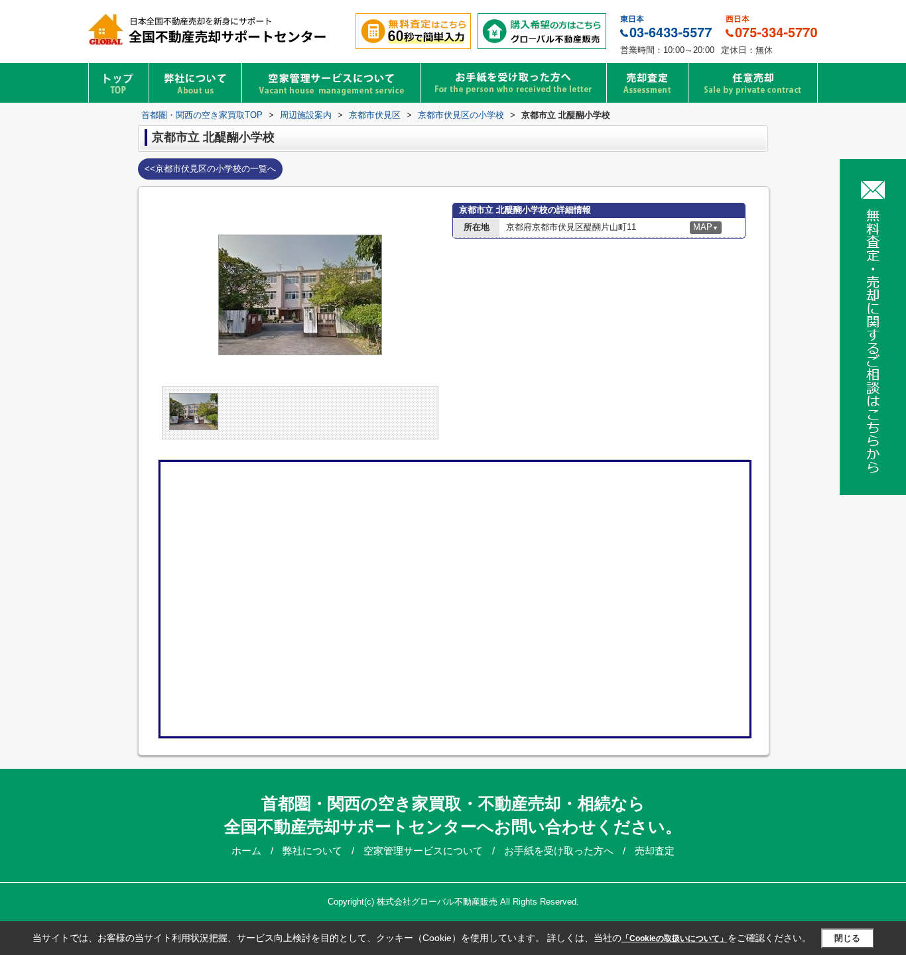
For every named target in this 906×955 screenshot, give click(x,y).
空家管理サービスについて (424, 850)
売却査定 (655, 850)
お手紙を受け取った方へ (560, 850)
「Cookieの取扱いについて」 (674, 938)
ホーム (247, 850)
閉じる (847, 938)
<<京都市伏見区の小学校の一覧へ (210, 169)
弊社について (314, 850)
